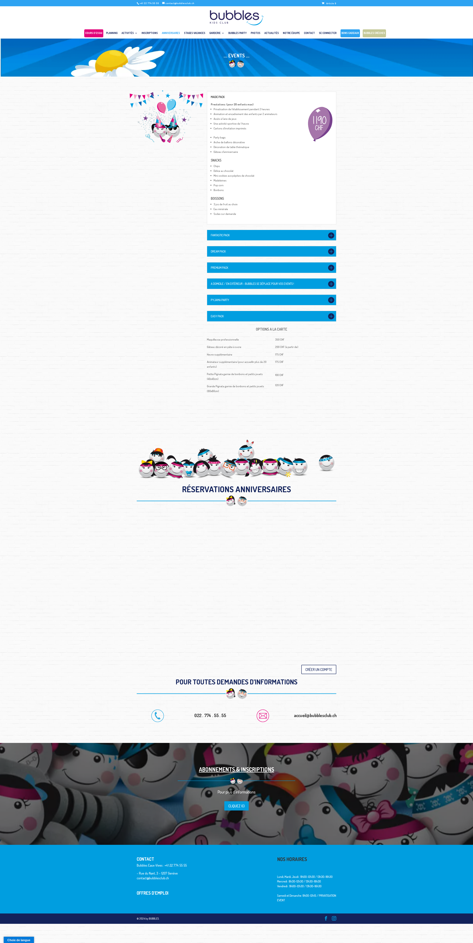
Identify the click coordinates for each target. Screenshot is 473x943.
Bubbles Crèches (374, 34)
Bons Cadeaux (350, 34)
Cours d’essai (93, 34)
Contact (309, 33)
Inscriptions (150, 33)
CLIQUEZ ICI (236, 805)
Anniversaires (171, 33)
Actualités (271, 33)
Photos (255, 33)
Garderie (215, 33)
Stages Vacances (194, 33)
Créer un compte (318, 669)
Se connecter (327, 33)
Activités (128, 33)
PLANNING (112, 33)
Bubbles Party (237, 33)
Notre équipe (291, 33)
